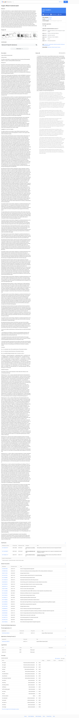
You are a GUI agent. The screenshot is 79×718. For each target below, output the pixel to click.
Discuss (58, 47)
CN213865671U (5, 597)
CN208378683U (5, 612)
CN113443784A (5, 551)
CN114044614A (5, 579)
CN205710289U (5, 588)
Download (58, 658)
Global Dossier (54, 47)
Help (54, 716)
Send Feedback (31, 716)
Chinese (50, 17)
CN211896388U (5, 577)
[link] (4, 662)
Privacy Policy (49, 716)
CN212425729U (5, 575)
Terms (44, 716)
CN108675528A (5, 568)
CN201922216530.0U (5, 633)
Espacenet (49, 47)
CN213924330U (5, 593)
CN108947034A (5, 570)
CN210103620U (5, 595)
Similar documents (57, 44)
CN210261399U (5, 606)
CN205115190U (5, 573)
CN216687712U (5, 617)
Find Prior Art (54, 14)
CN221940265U (5, 621)
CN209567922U (5, 610)
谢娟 (48, 19)
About (25, 716)
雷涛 (50, 19)
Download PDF (46, 14)
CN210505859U (5, 601)
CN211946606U (5, 599)
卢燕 (46, 19)
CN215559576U (5, 584)
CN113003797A (5, 547)
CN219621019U (5, 619)
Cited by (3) (46, 44)
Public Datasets (38, 716)
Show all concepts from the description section (10, 709)
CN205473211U (5, 586)
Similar (60, 14)
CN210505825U (5, 604)
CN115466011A (5, 554)
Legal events (51, 44)
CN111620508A (5, 590)
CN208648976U (5, 608)
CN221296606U (5, 615)
